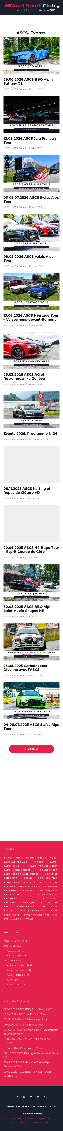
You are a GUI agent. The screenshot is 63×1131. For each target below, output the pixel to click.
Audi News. (11, 960)
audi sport (50, 870)
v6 (56, 915)
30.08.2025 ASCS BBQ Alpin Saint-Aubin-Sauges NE (28, 609)
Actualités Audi (16, 965)
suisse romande (33, 911)
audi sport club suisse (22, 874)
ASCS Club (14, 950)
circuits (11, 878)
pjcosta (11, 899)
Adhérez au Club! (44, 1106)
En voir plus (31, 749)
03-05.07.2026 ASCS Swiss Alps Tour (31, 200)
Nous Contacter (18, 1106)
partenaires (49, 894)
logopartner (48, 890)
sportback (26, 907)
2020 (43, 858)
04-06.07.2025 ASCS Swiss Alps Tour (31, 727)
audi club (12, 866)
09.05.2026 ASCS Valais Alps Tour (29, 259)
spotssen (51, 907)
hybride (11, 890)
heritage (51, 886)
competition (49, 878)
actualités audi (17, 862)
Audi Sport (14, 979)
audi (54, 862)
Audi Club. (10, 945)
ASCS (6, 89)
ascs (40, 862)
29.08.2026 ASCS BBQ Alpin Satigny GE (28, 82)
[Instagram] (23, 1096)
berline (52, 874)
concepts (12, 882)
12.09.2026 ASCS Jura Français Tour (30, 141)
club (28, 878)
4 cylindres (13, 858)
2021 (55, 858)
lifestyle (27, 890)
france (25, 886)
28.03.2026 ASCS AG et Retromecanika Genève (24, 377)
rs (7, 907)
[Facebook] (17, 1096)
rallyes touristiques (20, 903)
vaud (29, 919)
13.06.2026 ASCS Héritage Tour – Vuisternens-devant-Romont (31, 318)
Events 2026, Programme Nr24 (30, 434)
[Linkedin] (38, 1096)
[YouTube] (31, 1096)
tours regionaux (37, 915)
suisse (9, 911)
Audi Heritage (16, 974)
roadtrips (50, 903)
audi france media (44, 866)
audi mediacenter (18, 870)
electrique (50, 882)
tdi (7, 915)
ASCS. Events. (19, 89)
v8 (7, 919)
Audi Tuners (14, 984)
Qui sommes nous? (31, 1113)
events (10, 886)
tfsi (18, 915)
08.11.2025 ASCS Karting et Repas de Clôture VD (27, 491)
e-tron (31, 882)
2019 (31, 858)
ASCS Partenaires (18, 955)
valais (17, 919)
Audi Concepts (16, 970)
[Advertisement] (31, 804)
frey (37, 886)
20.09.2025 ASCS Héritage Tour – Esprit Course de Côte (31, 550)
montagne (12, 894)
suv (55, 911)
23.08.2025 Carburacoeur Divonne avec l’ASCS (26, 668)
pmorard (51, 899)
